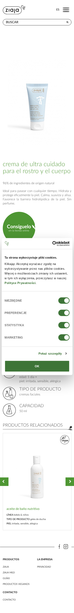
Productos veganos (16, 584)
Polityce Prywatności (20, 282)
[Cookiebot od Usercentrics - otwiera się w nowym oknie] (52, 243)
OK (37, 366)
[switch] (63, 313)
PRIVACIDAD (44, 567)
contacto (9, 600)
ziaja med (9, 572)
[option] (37, 481)
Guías (6, 578)
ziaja (6, 567)
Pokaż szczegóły (50, 353)
